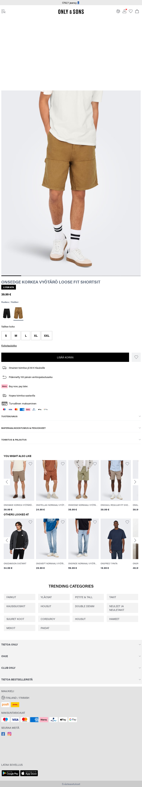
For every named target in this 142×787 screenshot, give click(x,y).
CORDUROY (48, 619)
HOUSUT (46, 606)
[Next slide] (135, 482)
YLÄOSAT (46, 597)
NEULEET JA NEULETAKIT (116, 608)
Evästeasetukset (71, 784)
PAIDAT (45, 628)
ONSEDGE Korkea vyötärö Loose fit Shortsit (50, 281)
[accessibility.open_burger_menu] (3, 11)
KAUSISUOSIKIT (15, 606)
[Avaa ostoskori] (137, 11)
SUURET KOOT (15, 619)
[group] (19, 485)
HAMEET (114, 619)
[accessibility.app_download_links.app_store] (29, 776)
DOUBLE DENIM (84, 606)
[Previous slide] (7, 482)
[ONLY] (71, 13)
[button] (6, 335)
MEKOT (10, 628)
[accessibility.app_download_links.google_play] (10, 776)
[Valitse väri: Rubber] (18, 313)
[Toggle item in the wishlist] (136, 357)
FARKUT (11, 597)
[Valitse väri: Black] (7, 313)
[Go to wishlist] (131, 12)
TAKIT (112, 597)
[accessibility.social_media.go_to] (3, 734)
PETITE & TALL (84, 597)
